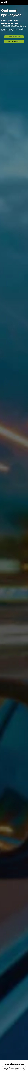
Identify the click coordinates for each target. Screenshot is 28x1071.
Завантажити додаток (14, 36)
